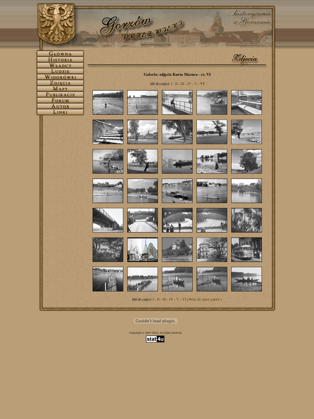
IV (189, 83)
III (182, 83)
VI (184, 299)
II (176, 83)
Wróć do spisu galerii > (205, 299)
